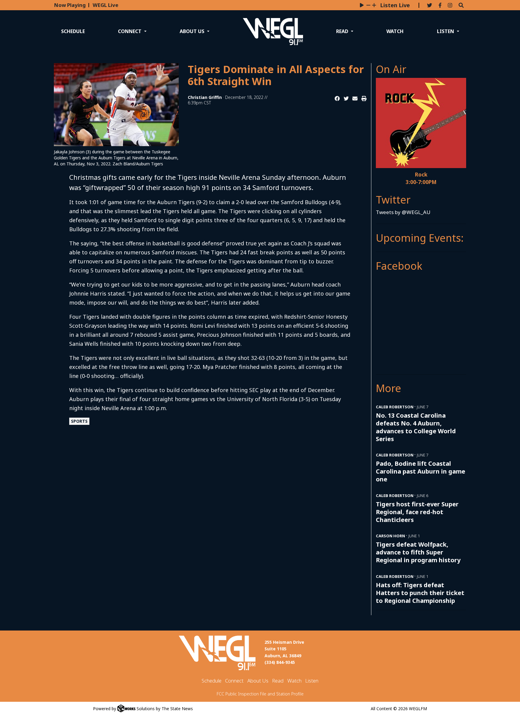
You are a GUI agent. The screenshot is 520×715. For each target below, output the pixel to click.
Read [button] (342, 31)
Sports (79, 421)
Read (277, 680)
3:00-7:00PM (421, 182)
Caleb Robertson (394, 407)
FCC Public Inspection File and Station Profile (260, 694)
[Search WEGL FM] (461, 5)
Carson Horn (390, 536)
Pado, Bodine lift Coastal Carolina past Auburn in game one (420, 471)
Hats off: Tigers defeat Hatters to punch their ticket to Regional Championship (420, 593)
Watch (395, 31)
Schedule (73, 31)
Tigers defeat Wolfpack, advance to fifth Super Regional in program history (418, 552)
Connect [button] (130, 31)
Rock (421, 174)
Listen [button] (446, 31)
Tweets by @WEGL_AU (403, 212)
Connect (234, 680)
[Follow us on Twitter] (429, 5)
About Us (257, 680)
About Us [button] (193, 31)
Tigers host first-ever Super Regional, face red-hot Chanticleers (417, 512)
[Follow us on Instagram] (450, 5)
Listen (311, 680)
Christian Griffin (205, 97)
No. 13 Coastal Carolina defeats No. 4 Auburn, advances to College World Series (416, 427)
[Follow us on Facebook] (439, 5)
